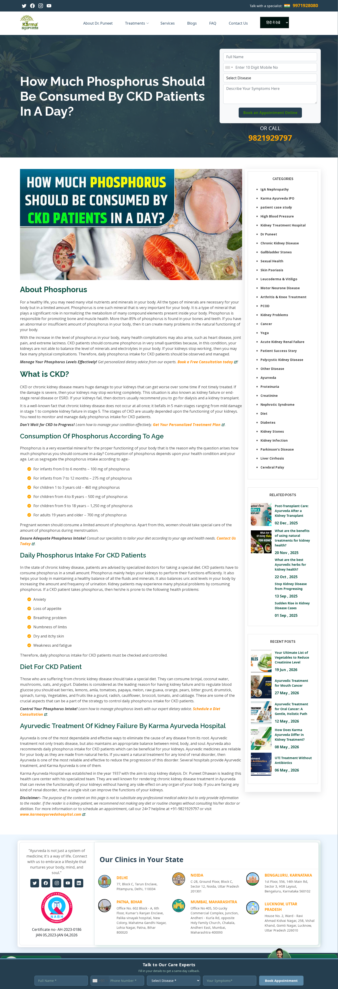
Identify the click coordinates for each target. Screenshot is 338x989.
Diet (264, 413)
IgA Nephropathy (275, 189)
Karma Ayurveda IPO (277, 198)
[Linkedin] (78, 883)
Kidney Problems (274, 315)
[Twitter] (24, 5)
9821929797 (270, 137)
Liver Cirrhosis (272, 458)
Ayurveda (268, 377)
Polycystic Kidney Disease (282, 359)
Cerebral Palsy (272, 467)
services (168, 23)
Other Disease (272, 368)
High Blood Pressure (277, 216)
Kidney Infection (274, 440)
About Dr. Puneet (98, 23)
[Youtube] (49, 5)
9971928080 (305, 5)
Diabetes (268, 422)
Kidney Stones (272, 431)
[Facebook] (32, 5)
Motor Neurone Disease (280, 288)
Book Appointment (281, 980)
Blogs (192, 23)
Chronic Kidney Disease (280, 243)
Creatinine (269, 395)
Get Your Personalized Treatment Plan (187, 424)
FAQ (213, 23)
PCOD (265, 306)
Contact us (239, 23)
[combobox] (228, 67)
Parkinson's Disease (277, 449)
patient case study (276, 207)
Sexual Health (272, 261)
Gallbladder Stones (276, 252)
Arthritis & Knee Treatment (283, 297)
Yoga (265, 333)
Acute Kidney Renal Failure (282, 342)
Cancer (266, 324)
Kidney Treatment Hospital (283, 225)
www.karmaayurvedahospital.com (50, 814)
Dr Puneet (269, 234)
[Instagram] (40, 5)
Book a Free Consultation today (205, 361)
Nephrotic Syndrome (278, 404)
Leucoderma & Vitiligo (279, 279)
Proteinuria (270, 386)
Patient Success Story (279, 351)
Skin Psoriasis (272, 270)
